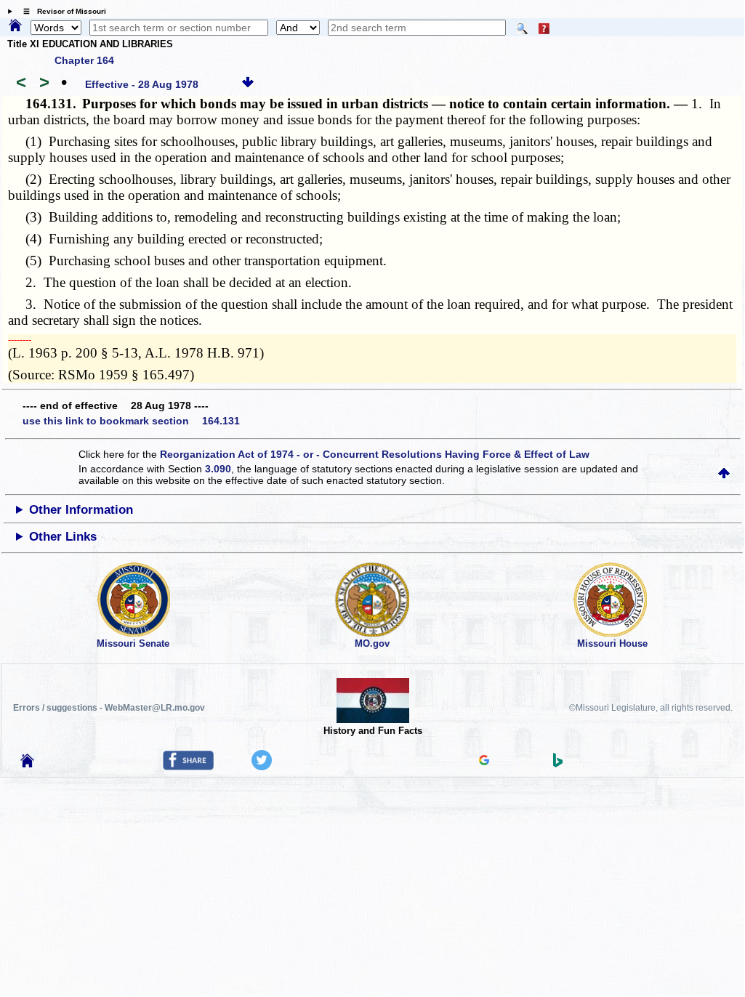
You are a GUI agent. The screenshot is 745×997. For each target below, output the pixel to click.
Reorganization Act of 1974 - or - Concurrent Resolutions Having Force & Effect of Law (374, 454)
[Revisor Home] (27, 764)
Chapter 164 (84, 60)
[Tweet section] (261, 766)
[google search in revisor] (484, 761)
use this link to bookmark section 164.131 (131, 421)
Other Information (81, 510)
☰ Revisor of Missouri (61, 11)
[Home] (15, 26)
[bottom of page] (248, 84)
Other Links (63, 537)
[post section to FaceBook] (188, 766)
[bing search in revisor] (558, 764)
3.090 (218, 469)
